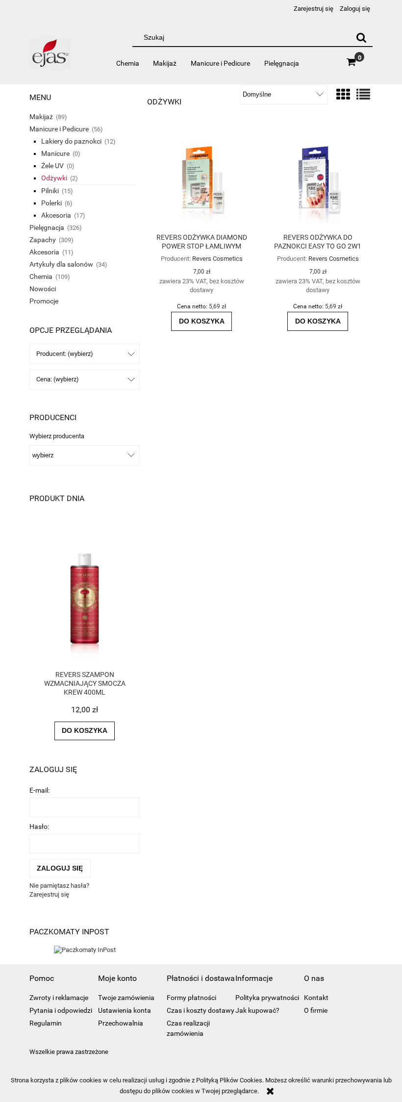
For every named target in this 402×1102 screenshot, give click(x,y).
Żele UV (52, 166)
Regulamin (45, 1023)
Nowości (42, 289)
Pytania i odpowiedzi (60, 1010)
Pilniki (50, 191)
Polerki (51, 203)
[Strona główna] (50, 57)
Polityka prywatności (267, 998)
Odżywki (54, 178)
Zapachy (42, 240)
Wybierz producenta (56, 436)
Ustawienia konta (124, 1010)
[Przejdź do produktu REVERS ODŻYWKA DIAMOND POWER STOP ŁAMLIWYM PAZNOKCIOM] (201, 178)
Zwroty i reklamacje (58, 998)
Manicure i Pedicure (59, 129)
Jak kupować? (257, 1010)
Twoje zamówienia (126, 998)
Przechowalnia (120, 1023)
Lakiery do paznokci (71, 141)
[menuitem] (127, 63)
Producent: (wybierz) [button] (64, 353)
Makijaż (41, 117)
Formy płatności (191, 998)
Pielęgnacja (46, 227)
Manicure (55, 153)
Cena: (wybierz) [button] (57, 379)
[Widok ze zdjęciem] (343, 95)
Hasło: (39, 826)
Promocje (43, 301)
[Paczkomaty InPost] (85, 949)
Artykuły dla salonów (61, 264)
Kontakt (316, 998)
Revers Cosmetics (217, 258)
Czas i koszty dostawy (200, 1010)
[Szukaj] (361, 37)
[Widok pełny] (363, 95)
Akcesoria (56, 215)
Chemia (40, 276)
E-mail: (39, 790)
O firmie (315, 1010)
